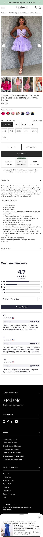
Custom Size (7, 125)
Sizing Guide (37, 120)
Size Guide (7, 477)
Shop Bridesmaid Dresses (12, 446)
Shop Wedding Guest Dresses (13, 456)
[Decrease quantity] (8, 147)
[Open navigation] (3, 7)
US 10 (19, 131)
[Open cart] (40, 7)
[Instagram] (4, 421)
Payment (6, 487)
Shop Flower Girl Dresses (12, 452)
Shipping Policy (8, 480)
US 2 (24, 125)
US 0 (17, 125)
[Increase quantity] (15, 147)
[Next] (40, 2)
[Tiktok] (12, 421)
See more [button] (32, 329)
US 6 (4, 131)
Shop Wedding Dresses (11, 449)
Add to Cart (31, 147)
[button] (20, 282)
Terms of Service (9, 494)
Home (3, 13)
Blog (4, 497)
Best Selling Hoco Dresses (18, 13)
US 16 (5, 137)
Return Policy (7, 484)
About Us (6, 474)
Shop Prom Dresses (10, 439)
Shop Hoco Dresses (10, 443)
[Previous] (4, 2)
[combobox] (39, 299)
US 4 (31, 125)
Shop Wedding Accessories (12, 459)
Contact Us (7, 490)
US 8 (11, 131)
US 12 (27, 131)
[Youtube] (16, 421)
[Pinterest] (8, 421)
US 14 (34, 131)
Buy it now (21, 154)
